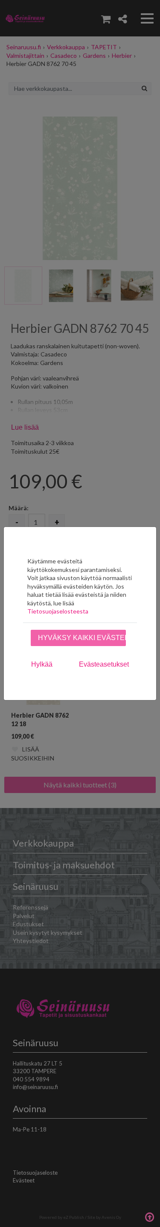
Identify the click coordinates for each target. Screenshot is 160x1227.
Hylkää (41, 664)
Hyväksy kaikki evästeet (82, 637)
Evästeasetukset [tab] (104, 664)
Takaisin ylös (149, 1216)
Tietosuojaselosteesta (57, 611)
